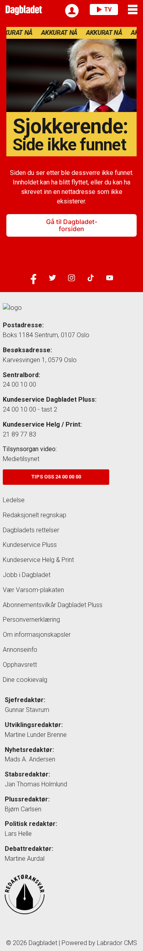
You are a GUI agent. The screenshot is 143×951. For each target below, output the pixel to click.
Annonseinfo (20, 649)
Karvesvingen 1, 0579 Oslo (40, 360)
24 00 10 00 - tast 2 (30, 409)
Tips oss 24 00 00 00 (56, 477)
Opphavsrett (20, 664)
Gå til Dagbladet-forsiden (71, 225)
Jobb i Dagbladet (26, 575)
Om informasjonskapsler (37, 634)
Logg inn (72, 10)
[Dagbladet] (22, 9)
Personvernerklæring (31, 619)
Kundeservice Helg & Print (38, 560)
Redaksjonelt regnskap (34, 515)
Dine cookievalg (25, 679)
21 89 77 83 (19, 434)
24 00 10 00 (19, 384)
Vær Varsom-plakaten (33, 590)
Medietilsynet (21, 459)
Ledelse (14, 500)
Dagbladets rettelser (31, 530)
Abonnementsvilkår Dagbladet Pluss (52, 605)
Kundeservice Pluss (30, 545)
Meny (133, 9)
